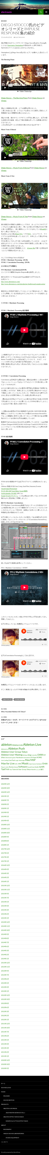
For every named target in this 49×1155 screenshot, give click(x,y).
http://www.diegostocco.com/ (10, 282)
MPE (19, 764)
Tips (11, 769)
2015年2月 (5, 914)
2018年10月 (5, 833)
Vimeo (3, 101)
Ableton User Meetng (11, 754)
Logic (16, 760)
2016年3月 (5, 873)
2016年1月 (5, 881)
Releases (6, 1096)
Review (4, 21)
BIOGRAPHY (7, 1129)
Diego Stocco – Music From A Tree (14, 216)
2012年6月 (5, 1007)
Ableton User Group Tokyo (14, 751)
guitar (14, 757)
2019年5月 (5, 816)
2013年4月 (5, 987)
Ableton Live (7, 699)
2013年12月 (5, 963)
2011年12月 (5, 1024)
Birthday (25, 755)
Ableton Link (17, 745)
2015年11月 (5, 890)
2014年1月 (5, 959)
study (37, 767)
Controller (34, 755)
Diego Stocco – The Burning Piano (14, 98)
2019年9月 (5, 812)
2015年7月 (5, 898)
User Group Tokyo (24, 769)
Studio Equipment (12, 1138)
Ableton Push (16, 748)
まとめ (38, 769)
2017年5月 (5, 853)
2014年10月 (5, 930)
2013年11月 (5, 967)
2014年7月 (5, 942)
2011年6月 (5, 1036)
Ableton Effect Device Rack (13, 1117)
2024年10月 (5, 788)
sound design (19, 699)
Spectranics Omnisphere (15, 45)
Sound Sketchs (8, 1100)
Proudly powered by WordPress (10, 1152)
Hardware (19, 757)
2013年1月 (5, 991)
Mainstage (22, 760)
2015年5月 (5, 902)
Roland (16, 767)
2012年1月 (5, 1019)
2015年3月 (5, 910)
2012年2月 (5, 1015)
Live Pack (12, 760)
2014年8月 (5, 938)
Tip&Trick (5, 769)
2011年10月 (5, 1028)
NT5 (29, 234)
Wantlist (33, 769)
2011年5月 (5, 1040)
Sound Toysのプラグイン (9, 496)
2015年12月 (5, 885)
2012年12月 (5, 995)
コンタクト (4, 1142)
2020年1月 (5, 808)
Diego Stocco (37, 98)
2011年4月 (5, 1044)
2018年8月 (5, 841)
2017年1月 (5, 861)
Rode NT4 (19, 234)
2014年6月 (5, 946)
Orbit (45, 763)
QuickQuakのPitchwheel (9, 489)
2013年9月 (5, 971)
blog (29, 755)
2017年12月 (5, 849)
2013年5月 (5, 983)
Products (4, 1104)
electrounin (6, 12)
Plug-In (3, 767)
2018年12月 (5, 825)
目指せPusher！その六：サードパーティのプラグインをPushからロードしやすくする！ (23, 719)
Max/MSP (30, 759)
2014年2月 (5, 955)
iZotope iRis (31, 248)
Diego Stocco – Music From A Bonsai (15, 168)
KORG (39, 757)
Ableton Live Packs (10, 1108)
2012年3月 (5, 1011)
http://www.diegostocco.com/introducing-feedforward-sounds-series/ (23, 284)
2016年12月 (5, 865)
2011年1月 (5, 1056)
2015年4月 (5, 906)
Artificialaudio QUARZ (9, 493)
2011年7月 (5, 1032)
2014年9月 (5, 934)
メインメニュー (46, 12)
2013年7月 (5, 975)
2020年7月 (5, 800)
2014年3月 (5, 950)
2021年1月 (5, 796)
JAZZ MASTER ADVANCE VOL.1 (15, 1112)
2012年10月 (5, 999)
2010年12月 (5, 1060)
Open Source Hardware (35, 764)
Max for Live (8, 763)
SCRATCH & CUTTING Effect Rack (17, 1121)
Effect (3, 757)
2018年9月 (5, 837)
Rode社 (43, 229)
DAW (40, 754)
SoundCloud (31, 767)
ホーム (3, 1083)
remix (7, 767)
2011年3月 (5, 1048)
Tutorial (15, 769)
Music (25, 763)
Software (22, 766)
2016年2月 (5, 877)
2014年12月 (5, 922)
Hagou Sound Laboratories (13, 1133)
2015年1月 (5, 918)
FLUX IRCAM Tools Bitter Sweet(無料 (14, 491)
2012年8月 (5, 1003)
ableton (6, 744)
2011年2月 (5, 1052)
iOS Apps (33, 757)
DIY (44, 755)
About (3, 1125)
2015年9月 (5, 894)
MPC (16, 764)
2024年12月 (5, 784)
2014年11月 (5, 926)
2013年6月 (5, 979)
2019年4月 (5, 820)
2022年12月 (5, 792)
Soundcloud (6, 1087)
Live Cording (4, 760)
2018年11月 (5, 829)
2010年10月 (5, 1064)
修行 (42, 769)
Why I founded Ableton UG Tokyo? (13, 710)
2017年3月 (5, 857)
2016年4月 (5, 869)
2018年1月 (5, 845)
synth (41, 766)
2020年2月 (5, 804)
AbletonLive (4, 749)
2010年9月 (5, 1068)
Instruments (26, 757)
